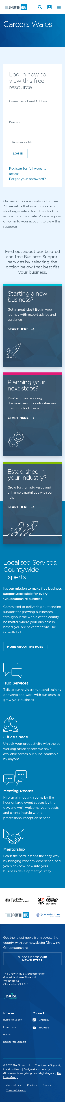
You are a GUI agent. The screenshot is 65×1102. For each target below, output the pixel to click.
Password (15, 122)
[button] (59, 7)
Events (7, 1034)
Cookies (32, 1085)
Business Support (12, 1020)
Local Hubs (9, 1027)
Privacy (46, 1085)
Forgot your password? (27, 179)
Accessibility (13, 1085)
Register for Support (14, 1042)
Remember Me (21, 142)
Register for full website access (27, 171)
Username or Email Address (28, 101)
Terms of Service (16, 1090)
